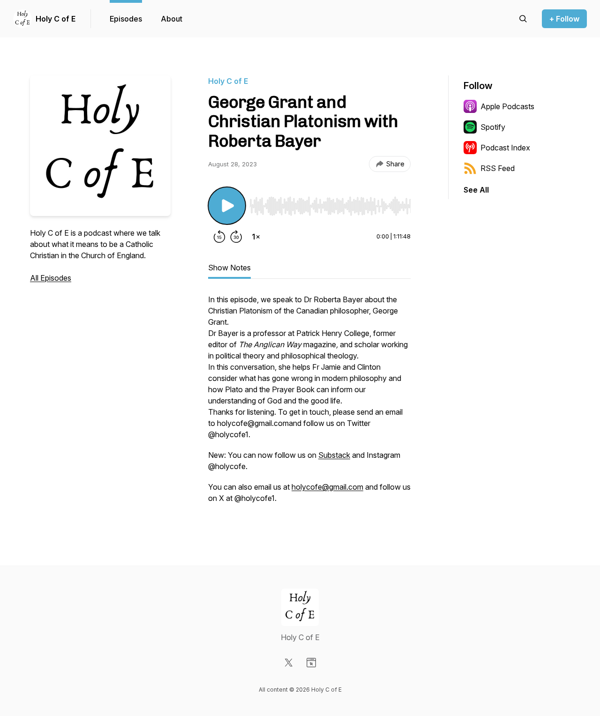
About (171, 18)
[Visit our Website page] (311, 662)
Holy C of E (55, 18)
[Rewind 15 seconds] (219, 236)
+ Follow (564, 18)
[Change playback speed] (256, 236)
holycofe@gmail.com (327, 487)
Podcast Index (505, 147)
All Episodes (50, 278)
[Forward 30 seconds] (236, 236)
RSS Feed (497, 168)
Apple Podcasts (507, 106)
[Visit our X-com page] (288, 662)
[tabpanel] (309, 403)
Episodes (126, 18)
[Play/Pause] (227, 205)
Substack (334, 455)
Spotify (492, 127)
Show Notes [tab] (229, 267)
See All (476, 189)
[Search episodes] (523, 18)
